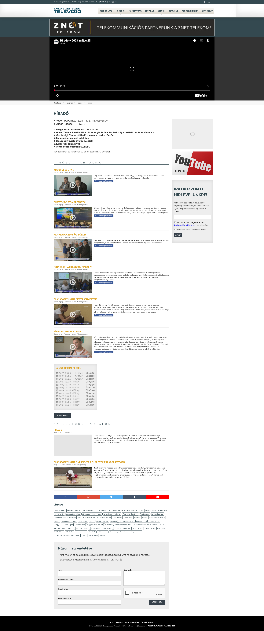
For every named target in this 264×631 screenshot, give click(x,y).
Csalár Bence (100, 510)
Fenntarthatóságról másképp (65, 518)
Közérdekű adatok (145, 622)
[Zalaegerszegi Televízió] (67, 10)
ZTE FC (102, 535)
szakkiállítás (137, 528)
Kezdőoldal (106, 11)
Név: (60, 570)
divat (141, 510)
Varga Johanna (81, 532)
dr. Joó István (59, 514)
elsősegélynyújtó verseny (92, 514)
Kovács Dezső (141, 521)
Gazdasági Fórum (104, 518)
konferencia (83, 521)
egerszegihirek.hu (92, 151)
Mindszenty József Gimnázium (145, 525)
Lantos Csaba (80, 525)
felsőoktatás (144, 514)
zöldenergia (93, 535)
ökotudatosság (59, 528)
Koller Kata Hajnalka (69, 521)
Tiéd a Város (58, 532)
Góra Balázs (117, 518)
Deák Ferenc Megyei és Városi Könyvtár (122, 510)
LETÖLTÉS (116, 559)
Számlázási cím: (66, 579)
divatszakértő (150, 510)
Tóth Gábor (70, 532)
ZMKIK (84, 535)
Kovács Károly (154, 521)
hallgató (137, 518)
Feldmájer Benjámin (130, 514)
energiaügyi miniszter (112, 514)
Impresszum (130, 622)
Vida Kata (92, 532)
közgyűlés (58, 525)
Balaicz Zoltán (59, 510)
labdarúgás (68, 525)
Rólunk (161, 11)
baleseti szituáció (73, 510)
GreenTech (128, 518)
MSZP (162, 525)
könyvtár (113, 521)
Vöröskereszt (103, 532)
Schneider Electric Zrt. (122, 528)
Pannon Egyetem (82, 528)
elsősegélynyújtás (73, 514)
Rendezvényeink (190, 11)
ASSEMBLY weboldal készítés (161, 626)
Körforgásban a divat (126, 521)
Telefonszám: (65, 598)
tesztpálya (161, 528)
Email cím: (63, 589)
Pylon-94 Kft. (107, 528)
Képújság (173, 11)
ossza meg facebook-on (105, 181)
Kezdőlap (57, 103)
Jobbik (56, 521)
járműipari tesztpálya (157, 518)
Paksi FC (71, 528)
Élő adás (149, 11)
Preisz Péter (95, 528)
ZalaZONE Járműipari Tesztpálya (66, 535)
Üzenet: (127, 570)
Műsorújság (135, 11)
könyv (92, 521)
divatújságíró (162, 510)
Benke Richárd (88, 510)
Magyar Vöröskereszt (95, 525)
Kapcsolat (207, 11)
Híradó (79, 103)
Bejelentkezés (116, 622)
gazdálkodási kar (89, 518)
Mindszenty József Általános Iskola (118, 525)
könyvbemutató (102, 521)
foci (79, 518)
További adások (62, 415)
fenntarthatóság (157, 514)
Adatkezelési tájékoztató (184, 225)
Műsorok (120, 11)
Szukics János (149, 528)
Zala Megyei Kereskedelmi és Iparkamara (125, 532)
